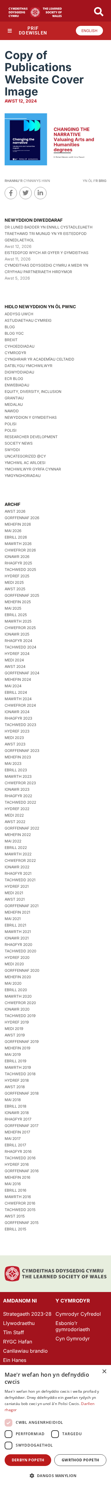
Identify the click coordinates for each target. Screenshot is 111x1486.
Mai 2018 (13, 1099)
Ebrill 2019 (15, 1061)
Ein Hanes (14, 1360)
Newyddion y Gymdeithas (31, 417)
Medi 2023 (14, 737)
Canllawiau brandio (25, 1351)
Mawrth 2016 (18, 1196)
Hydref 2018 (17, 1080)
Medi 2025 (14, 582)
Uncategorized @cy (25, 456)
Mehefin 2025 (18, 602)
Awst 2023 (15, 744)
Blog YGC (14, 333)
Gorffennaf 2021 (22, 905)
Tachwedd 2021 (20, 880)
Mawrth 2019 (18, 1067)
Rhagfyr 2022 (18, 795)
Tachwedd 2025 (20, 569)
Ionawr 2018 (17, 1112)
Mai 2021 (13, 918)
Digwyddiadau (19, 372)
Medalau (14, 404)
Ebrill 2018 (15, 1106)
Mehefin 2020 (18, 977)
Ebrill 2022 (16, 847)
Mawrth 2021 (18, 931)
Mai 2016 (13, 1183)
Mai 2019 (13, 1054)
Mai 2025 (13, 608)
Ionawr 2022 (17, 867)
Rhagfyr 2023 (18, 718)
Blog (10, 327)
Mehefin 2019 (17, 1048)
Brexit (11, 339)
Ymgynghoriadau (23, 475)
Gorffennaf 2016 (22, 1171)
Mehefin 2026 (18, 524)
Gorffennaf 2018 (22, 1093)
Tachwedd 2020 (20, 951)
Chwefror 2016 (20, 1203)
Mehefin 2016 (17, 1177)
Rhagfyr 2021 (18, 873)
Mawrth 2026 (18, 543)
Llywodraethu (19, 1323)
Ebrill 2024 (16, 692)
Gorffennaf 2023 (22, 750)
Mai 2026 (13, 530)
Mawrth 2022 (18, 854)
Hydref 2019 (17, 1022)
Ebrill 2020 (16, 989)
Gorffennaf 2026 (22, 517)
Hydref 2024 (17, 653)
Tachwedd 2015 (20, 1209)
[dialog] (55, 1425)
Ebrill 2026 (16, 537)
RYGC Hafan (17, 1342)
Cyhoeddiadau (20, 346)
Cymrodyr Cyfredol (78, 1314)
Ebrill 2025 (16, 614)
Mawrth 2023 (18, 776)
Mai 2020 (13, 983)
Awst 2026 (15, 511)
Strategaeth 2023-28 (27, 1314)
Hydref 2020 (17, 957)
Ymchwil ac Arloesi (25, 462)
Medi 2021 (14, 892)
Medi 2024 (14, 660)
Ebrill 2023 (16, 770)
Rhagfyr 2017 (18, 1119)
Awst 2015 (15, 1216)
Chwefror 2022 (20, 860)
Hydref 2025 (17, 576)
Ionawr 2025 (17, 634)
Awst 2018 (15, 1086)
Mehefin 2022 (18, 834)
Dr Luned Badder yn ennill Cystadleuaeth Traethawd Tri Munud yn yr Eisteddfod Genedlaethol (48, 233)
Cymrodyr (15, 352)
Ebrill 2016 (15, 1190)
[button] (55, 1475)
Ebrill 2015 (15, 1229)
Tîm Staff (13, 1332)
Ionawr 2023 (17, 789)
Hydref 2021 (17, 886)
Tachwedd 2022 (20, 802)
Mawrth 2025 (18, 621)
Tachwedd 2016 (20, 1158)
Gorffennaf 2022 (22, 828)
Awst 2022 (15, 821)
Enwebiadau (17, 385)
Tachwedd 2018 (20, 1074)
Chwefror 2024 (20, 705)
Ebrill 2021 (15, 925)
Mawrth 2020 (18, 996)
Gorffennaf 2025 (22, 595)
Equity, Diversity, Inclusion (33, 391)
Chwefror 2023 (20, 783)
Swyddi (12, 449)
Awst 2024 (15, 666)
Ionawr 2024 (17, 711)
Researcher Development (31, 436)
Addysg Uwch (19, 314)
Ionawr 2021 (17, 938)
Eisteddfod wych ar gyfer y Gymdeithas (46, 252)
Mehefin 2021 (17, 912)
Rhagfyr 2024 (18, 640)
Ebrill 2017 (15, 1145)
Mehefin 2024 (18, 679)
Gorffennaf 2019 (22, 1041)
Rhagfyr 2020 (18, 944)
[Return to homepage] (35, 12)
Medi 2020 (14, 964)
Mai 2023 (13, 763)
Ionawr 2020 (17, 1009)
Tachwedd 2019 (20, 1015)
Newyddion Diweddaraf (34, 220)
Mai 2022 (13, 841)
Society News (19, 443)
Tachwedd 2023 (20, 724)
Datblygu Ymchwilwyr (28, 365)
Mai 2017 (13, 1138)
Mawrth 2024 (18, 699)
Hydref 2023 (17, 731)
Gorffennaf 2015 (22, 1222)
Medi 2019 (14, 1028)
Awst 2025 (15, 589)
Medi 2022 (14, 815)
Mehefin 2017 (17, 1132)
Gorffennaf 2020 (22, 970)
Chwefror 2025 (20, 627)
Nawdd (12, 411)
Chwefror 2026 (20, 550)
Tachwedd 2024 (20, 647)
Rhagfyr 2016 (18, 1151)
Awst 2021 (15, 899)
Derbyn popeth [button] (28, 1460)
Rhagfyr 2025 (18, 563)
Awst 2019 (15, 1035)
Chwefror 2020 (20, 1002)
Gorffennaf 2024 (22, 673)
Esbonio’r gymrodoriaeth (73, 1326)
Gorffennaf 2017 (22, 1125)
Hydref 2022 (17, 808)
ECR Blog (14, 378)
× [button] (104, 1371)
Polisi (10, 424)
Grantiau (14, 398)
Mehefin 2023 (18, 757)
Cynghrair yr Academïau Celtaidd (39, 359)
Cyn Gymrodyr (73, 1338)
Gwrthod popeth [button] (80, 1460)
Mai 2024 (13, 686)
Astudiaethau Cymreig (28, 320)
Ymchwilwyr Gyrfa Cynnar (33, 469)
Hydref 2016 (17, 1164)
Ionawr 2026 (17, 556)
